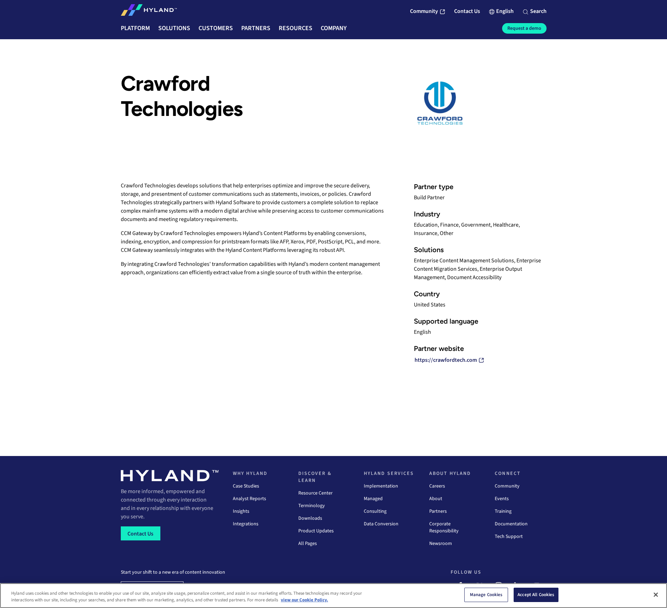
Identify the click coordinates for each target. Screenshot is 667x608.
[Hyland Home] (149, 11)
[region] (333, 595)
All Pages (307, 543)
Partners (438, 511)
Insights (241, 511)
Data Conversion (381, 523)
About (435, 498)
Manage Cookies (486, 595)
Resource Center (315, 493)
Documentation (511, 523)
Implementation (381, 486)
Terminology (311, 505)
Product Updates (316, 530)
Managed (373, 498)
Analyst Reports (249, 498)
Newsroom (440, 543)
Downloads (310, 518)
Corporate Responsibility (444, 527)
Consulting (375, 511)
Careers (437, 486)
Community (507, 486)
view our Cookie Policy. (304, 600)
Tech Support (509, 536)
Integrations (245, 523)
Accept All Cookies (535, 595)
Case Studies (246, 486)
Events (502, 498)
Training (503, 511)
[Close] (655, 594)
